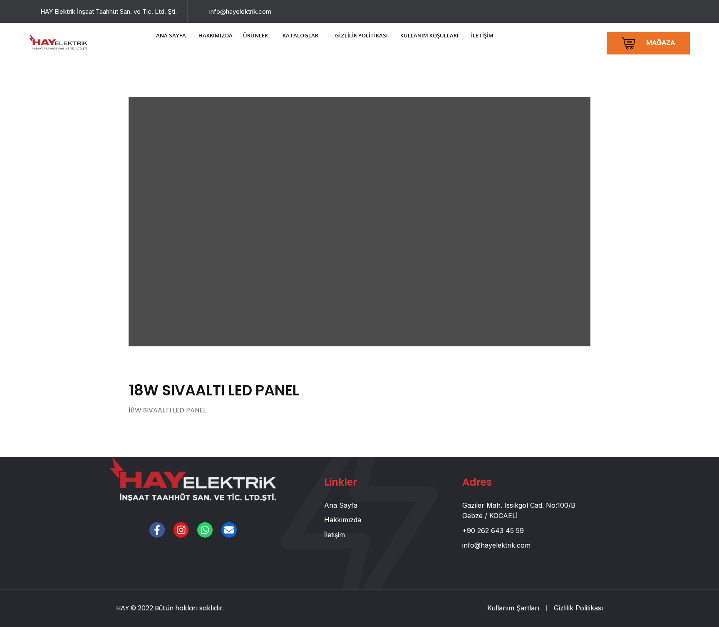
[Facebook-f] (157, 530)
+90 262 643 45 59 (493, 530)
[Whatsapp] (205, 530)
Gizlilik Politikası (578, 608)
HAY (122, 608)
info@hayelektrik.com (240, 11)
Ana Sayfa (340, 505)
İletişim (334, 535)
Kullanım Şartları (513, 608)
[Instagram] (181, 530)
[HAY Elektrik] (58, 41)
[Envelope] (229, 530)
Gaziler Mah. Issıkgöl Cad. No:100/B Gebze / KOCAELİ (518, 510)
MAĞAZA (660, 42)
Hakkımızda (342, 520)
